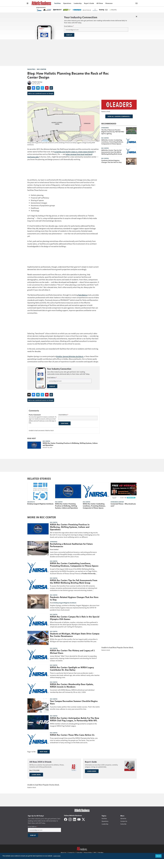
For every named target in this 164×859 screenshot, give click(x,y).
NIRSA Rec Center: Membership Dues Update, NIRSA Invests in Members (72, 685)
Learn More (36, 774)
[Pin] (47, 88)
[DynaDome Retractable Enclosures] (77, 10)
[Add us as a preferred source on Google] (51, 88)
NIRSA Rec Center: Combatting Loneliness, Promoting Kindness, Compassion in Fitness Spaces (112, 142)
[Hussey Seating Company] (106, 10)
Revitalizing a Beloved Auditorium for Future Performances (71, 545)
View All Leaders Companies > (119, 116)
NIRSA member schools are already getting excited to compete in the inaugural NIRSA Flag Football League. (73, 725)
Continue (64, 423)
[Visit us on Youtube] (78, 819)
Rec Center (41, 69)
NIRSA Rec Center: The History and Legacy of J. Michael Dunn (72, 651)
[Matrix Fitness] (41, 10)
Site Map (100, 852)
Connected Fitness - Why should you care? (123, 505)
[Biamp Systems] (57, 10)
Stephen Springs (37, 82)
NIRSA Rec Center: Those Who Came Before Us (72, 735)
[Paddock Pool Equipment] (49, 10)
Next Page (43, 751)
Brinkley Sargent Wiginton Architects (40, 504)
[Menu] (27, 3)
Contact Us (71, 852)
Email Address (69, 26)
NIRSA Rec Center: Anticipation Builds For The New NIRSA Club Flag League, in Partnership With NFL (74, 719)
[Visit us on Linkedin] (74, 819)
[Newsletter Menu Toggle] (136, 3)
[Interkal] (87, 10)
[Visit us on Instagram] (70, 819)
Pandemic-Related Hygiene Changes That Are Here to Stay (111, 161)
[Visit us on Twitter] (83, 819)
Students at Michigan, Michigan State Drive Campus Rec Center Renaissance (74, 634)
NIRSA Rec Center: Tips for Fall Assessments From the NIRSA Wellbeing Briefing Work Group (111, 152)
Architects (31, 502)
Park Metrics (82, 295)
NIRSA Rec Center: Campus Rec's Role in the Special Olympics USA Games (74, 618)
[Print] (29, 88)
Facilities (31, 69)
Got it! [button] (158, 856)
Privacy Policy (88, 852)
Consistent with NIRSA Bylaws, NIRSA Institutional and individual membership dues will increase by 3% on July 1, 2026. (72, 691)
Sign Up (69, 35)
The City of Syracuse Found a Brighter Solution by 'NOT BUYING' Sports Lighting (112, 131)
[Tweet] (42, 88)
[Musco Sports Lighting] (116, 10)
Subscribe (79, 852)
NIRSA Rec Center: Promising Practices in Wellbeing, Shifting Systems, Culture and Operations (70, 444)
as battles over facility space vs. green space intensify (74, 151)
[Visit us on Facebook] (65, 819)
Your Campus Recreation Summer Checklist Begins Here (74, 702)
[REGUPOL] (67, 10)
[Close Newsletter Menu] (136, 16)
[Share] (33, 88)
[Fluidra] (96, 10)
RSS (95, 852)
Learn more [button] (56, 856)
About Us (63, 852)
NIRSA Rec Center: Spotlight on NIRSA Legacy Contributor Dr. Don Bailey (72, 668)
